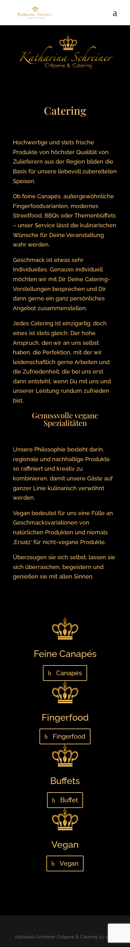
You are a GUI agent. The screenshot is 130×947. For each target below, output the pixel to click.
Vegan (69, 863)
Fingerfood (69, 736)
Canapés (69, 673)
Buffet (69, 800)
